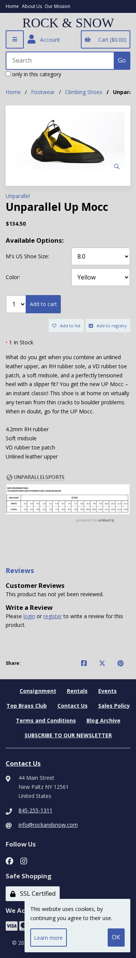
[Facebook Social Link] (9, 860)
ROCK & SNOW (68, 23)
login (29, 616)
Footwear (43, 92)
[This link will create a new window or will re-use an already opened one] (84, 663)
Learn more (48, 937)
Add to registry (110, 325)
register (52, 616)
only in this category (36, 74)
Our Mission (57, 6)
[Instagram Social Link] (23, 860)
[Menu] (15, 39)
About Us (32, 6)
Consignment (38, 690)
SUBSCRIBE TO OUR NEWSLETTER (68, 735)
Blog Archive (104, 720)
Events (107, 690)
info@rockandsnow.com (48, 824)
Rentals (77, 690)
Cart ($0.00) (111, 39)
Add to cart (43, 304)
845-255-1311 (36, 810)
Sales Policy (114, 705)
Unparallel (18, 195)
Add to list (69, 325)
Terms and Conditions (46, 720)
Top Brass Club (26, 705)
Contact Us (72, 705)
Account (48, 39)
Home (12, 6)
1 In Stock (19, 342)
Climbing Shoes (83, 92)
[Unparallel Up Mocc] (68, 142)
